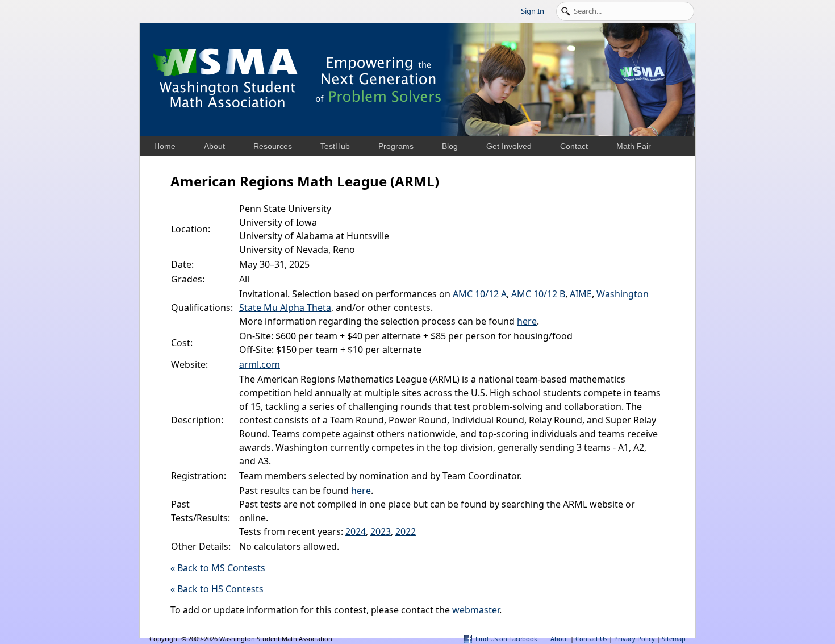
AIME (581, 294)
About (559, 638)
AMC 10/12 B (538, 294)
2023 (380, 531)
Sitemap (674, 638)
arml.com (259, 364)
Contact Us (591, 638)
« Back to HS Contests (217, 589)
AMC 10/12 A (480, 294)
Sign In (532, 11)
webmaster (475, 610)
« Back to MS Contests (217, 568)
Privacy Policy (634, 638)
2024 (355, 531)
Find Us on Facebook (506, 638)
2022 (405, 531)
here (527, 321)
